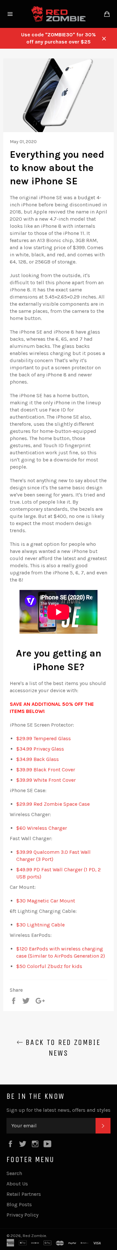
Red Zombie (34, 1235)
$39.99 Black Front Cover (45, 769)
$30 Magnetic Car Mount (45, 901)
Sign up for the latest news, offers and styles (58, 1110)
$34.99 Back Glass (37, 759)
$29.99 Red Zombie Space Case (53, 804)
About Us (17, 1184)
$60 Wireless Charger (41, 828)
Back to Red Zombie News (62, 1048)
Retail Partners (23, 1194)
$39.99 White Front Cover (46, 780)
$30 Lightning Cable (40, 925)
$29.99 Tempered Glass (43, 738)
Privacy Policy (22, 1215)
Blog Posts (19, 1204)
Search (14, 1173)
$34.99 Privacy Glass (40, 749)
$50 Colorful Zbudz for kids (49, 966)
